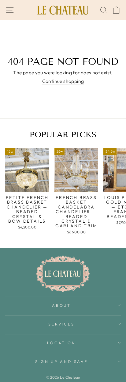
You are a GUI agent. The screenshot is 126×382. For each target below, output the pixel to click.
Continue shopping (63, 81)
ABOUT (61, 305)
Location (61, 342)
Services (61, 324)
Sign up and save (61, 361)
